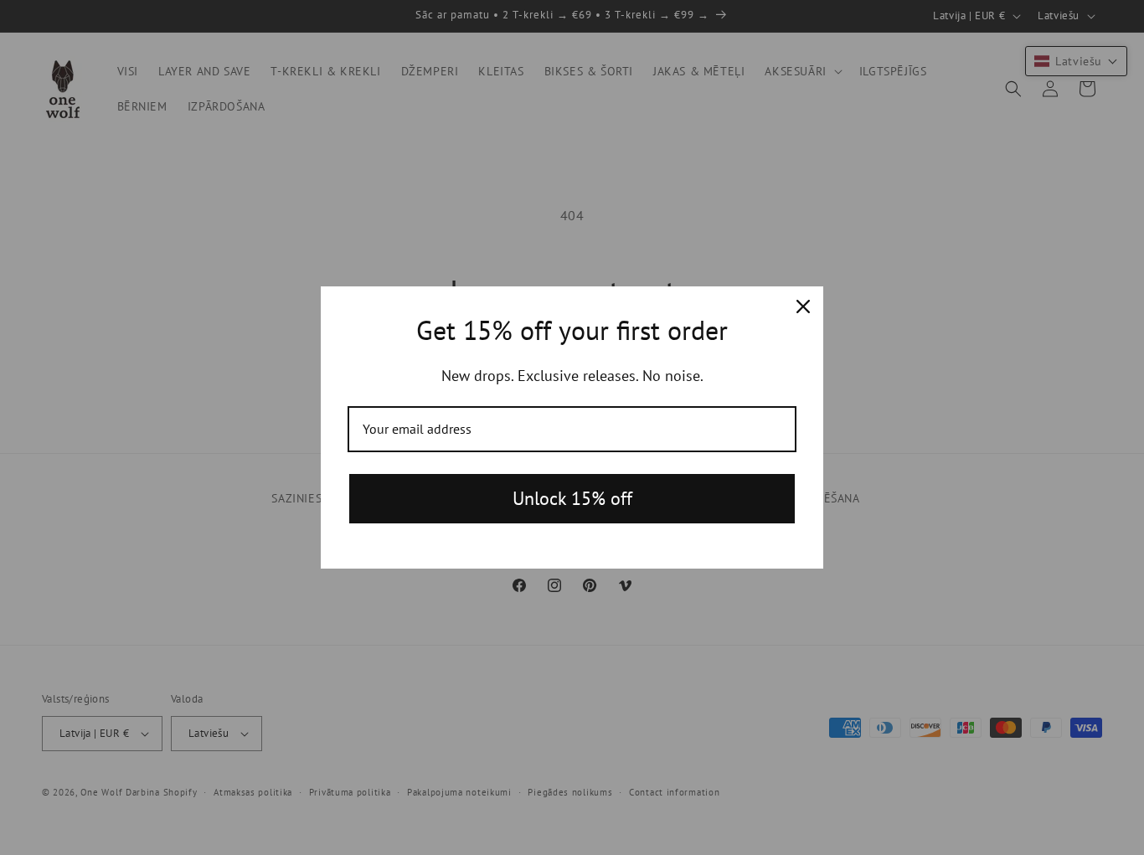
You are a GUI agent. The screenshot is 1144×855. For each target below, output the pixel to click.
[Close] (803, 306)
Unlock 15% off (572, 498)
